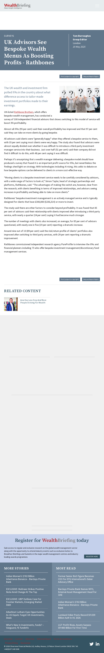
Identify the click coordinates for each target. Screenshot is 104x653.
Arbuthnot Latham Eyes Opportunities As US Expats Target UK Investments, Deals (25, 614)
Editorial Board (44, 638)
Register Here (92, 556)
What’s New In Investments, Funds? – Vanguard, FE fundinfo (25, 626)
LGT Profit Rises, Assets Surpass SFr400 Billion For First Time (74, 626)
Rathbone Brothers (23, 112)
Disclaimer (25, 643)
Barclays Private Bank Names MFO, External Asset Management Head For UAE (77, 591)
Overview (8, 638)
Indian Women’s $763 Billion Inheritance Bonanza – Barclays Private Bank (26, 579)
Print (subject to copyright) (70, 76)
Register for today (52, 540)
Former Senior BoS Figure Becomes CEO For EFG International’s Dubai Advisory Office (76, 579)
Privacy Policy (11, 643)
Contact (19, 638)
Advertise (29, 638)
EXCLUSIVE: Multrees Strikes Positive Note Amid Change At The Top (25, 590)
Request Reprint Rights (91, 76)
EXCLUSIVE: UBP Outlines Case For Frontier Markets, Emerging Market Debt (24, 601)
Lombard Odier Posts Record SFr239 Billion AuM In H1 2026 (76, 616)
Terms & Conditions (63, 638)
